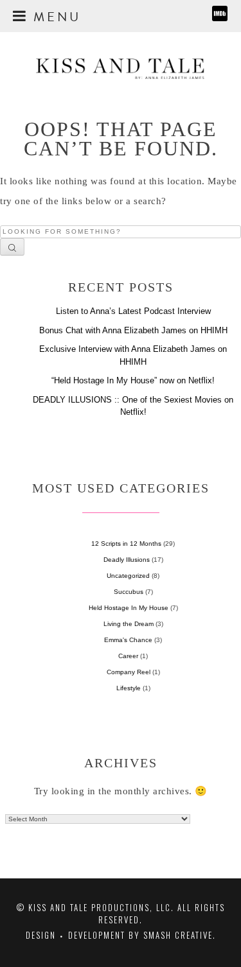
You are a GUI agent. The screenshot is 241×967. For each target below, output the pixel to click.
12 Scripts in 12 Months (126, 543)
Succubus (128, 591)
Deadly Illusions (126, 559)
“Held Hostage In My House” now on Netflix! (133, 380)
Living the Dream (128, 623)
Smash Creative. (179, 934)
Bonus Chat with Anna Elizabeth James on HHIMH (133, 330)
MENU (54, 15)
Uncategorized (128, 575)
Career (128, 655)
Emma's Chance (128, 639)
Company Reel (128, 671)
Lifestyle (128, 688)
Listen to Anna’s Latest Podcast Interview (133, 311)
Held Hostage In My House (128, 607)
